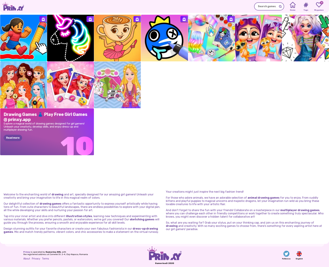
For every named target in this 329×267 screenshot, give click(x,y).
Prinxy (26, 252)
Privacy (36, 258)
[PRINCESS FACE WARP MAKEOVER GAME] (70, 85)
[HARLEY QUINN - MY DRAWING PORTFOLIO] (305, 38)
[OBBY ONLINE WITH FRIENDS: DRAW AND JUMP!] (23, 38)
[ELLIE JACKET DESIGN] (117, 85)
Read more (13, 137)
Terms (45, 258)
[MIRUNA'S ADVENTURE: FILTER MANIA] (258, 38)
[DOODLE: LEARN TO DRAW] (70, 38)
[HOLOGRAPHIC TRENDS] (211, 38)
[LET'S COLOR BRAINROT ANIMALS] (117, 38)
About (26, 258)
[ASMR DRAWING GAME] (164, 38)
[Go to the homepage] (12, 6)
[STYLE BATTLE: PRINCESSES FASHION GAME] (23, 85)
